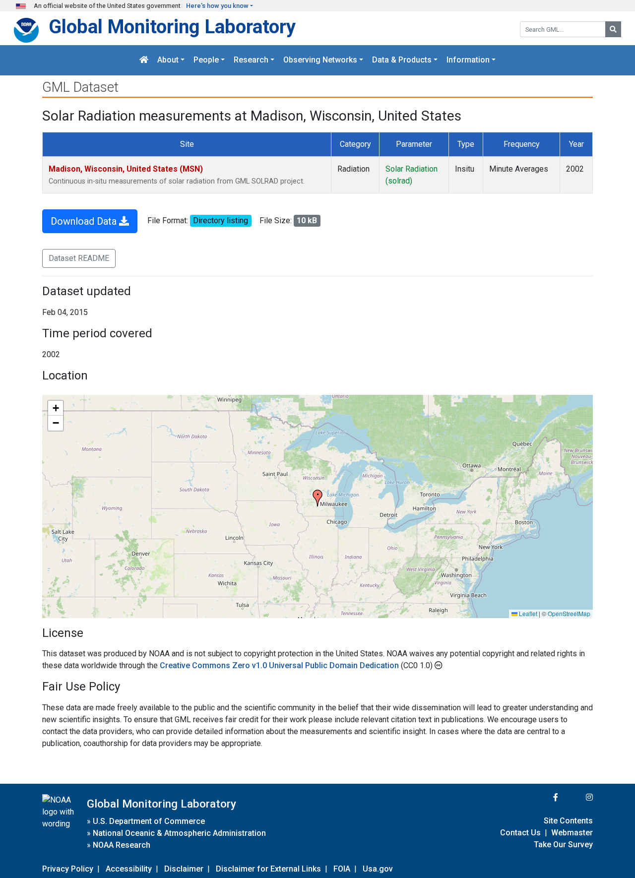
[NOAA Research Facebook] (542, 797)
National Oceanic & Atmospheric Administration (179, 833)
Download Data (85, 221)
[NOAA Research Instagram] (576, 797)
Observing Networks (320, 60)
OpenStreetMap (569, 613)
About (168, 60)
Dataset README (79, 258)
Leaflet (527, 613)
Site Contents (568, 820)
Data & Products (402, 60)
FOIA (341, 869)
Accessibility (129, 869)
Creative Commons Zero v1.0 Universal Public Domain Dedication (280, 665)
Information (468, 60)
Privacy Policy (67, 869)
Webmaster (572, 832)
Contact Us (520, 832)
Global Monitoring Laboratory (172, 26)
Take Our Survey (563, 844)
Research (251, 60)
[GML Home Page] (143, 60)
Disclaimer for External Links (268, 869)
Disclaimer (183, 869)
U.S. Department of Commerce (149, 821)
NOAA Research (121, 845)
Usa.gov (378, 869)
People (206, 60)
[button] (317, 498)
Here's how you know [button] (217, 5)
